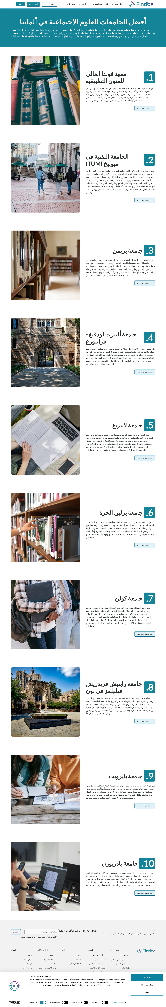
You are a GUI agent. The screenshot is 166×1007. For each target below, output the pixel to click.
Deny (147, 992)
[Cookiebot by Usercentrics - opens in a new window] (15, 1002)
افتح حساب (33, 4)
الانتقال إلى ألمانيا (75, 964)
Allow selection (147, 985)
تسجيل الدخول (49, 4)
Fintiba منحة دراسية (74, 960)
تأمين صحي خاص (100, 960)
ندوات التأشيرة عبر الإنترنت (47, 968)
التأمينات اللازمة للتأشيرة (98, 968)
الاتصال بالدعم (27, 955)
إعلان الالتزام (126, 968)
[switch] (65, 1002)
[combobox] (20, 4)
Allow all (147, 977)
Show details (117, 1003)
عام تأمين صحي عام (99, 955)
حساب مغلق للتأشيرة (124, 955)
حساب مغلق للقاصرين (123, 964)
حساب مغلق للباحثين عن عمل (121, 960)
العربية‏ (21, 4)
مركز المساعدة (27, 960)
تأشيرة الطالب (51, 955)
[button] (117, 4)
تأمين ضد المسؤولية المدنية (97, 964)
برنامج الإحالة (27, 968)
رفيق (79, 955)
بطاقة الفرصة (51, 964)
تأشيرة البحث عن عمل (49, 960)
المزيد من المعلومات (144, 108)
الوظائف (29, 964)
